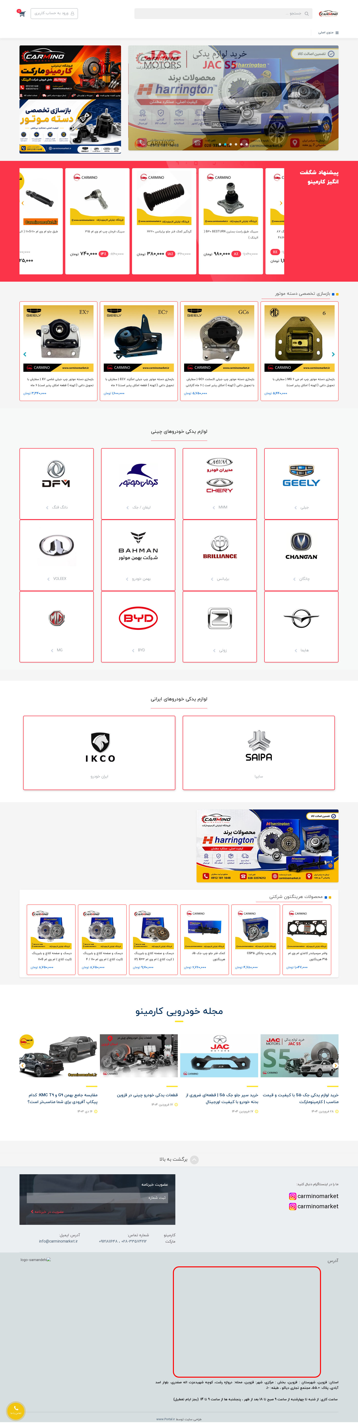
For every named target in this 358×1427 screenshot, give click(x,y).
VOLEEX (59, 579)
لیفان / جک (141, 507)
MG (59, 650)
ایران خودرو (99, 776)
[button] (25, 13)
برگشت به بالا (174, 1159)
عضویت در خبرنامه (48, 1212)
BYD (141, 650)
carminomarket (318, 1196)
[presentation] (281, 203)
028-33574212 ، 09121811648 (123, 1241)
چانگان (304, 579)
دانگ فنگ (59, 507)
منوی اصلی (326, 32)
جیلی (304, 507)
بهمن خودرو (141, 579)
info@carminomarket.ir (58, 1241)
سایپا (259, 776)
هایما (304, 650)
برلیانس (222, 579)
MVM (222, 507)
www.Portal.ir (165, 1419)
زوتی (222, 650)
